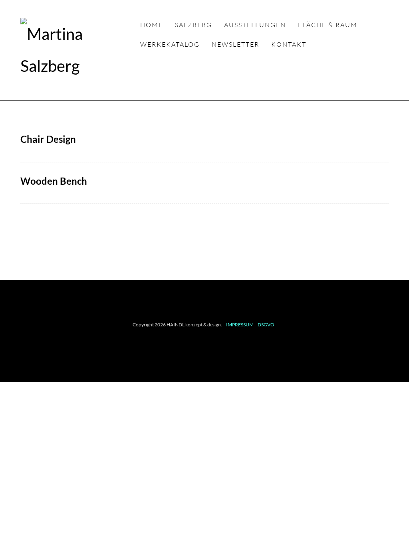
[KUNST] (80, 50)
